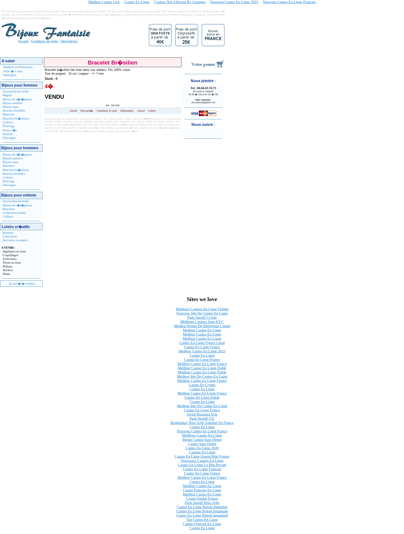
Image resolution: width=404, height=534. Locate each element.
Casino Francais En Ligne (202, 490)
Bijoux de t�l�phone (17, 99)
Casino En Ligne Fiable (202, 398)
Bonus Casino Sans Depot (202, 440)
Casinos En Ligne (202, 452)
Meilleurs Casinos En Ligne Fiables (202, 309)
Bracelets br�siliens (16, 118)
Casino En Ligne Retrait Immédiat (202, 507)
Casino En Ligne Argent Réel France (202, 456)
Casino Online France (202, 499)
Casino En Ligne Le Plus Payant (202, 465)
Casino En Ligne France (202, 347)
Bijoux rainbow (13, 103)
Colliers (8, 122)
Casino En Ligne (202, 355)
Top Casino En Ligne (202, 520)
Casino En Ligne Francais (202, 469)
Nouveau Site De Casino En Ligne (202, 313)
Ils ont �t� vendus (22, 283)
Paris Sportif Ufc (202, 419)
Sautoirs (8, 134)
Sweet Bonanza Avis (202, 414)
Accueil (23, 41)
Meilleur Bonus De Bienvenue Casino (202, 326)
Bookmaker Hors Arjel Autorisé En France (202, 423)
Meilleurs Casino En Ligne (202, 435)
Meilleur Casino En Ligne (202, 330)
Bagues (7, 95)
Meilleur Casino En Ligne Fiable (202, 368)
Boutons (8, 232)
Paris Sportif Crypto (202, 318)
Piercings (8, 126)
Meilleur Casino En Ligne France (202, 364)
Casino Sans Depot (202, 444)
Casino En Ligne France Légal (202, 343)
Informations (69, 41)
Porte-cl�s (10, 130)
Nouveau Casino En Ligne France (202, 431)
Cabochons (10, 236)
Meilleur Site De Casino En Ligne (202, 376)
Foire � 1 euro (13, 71)
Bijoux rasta (10, 107)
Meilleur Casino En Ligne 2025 (202, 351)
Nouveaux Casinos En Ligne (202, 461)
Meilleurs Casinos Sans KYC (202, 322)
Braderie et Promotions (18, 67)
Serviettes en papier (15, 240)
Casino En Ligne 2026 (202, 448)
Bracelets (8, 114)
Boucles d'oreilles (14, 110)
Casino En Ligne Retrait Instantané (202, 511)
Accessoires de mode (16, 91)
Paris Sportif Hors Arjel (202, 503)
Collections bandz (14, 212)
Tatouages (9, 137)
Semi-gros (10, 75)
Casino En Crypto (202, 385)
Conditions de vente (44, 41)
